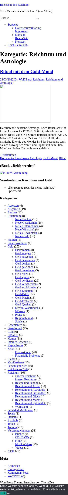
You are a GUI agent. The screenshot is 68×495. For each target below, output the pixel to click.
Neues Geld (22, 236)
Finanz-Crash (23, 352)
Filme (18, 440)
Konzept (20, 41)
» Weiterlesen (8, 154)
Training (13, 427)
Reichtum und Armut (27, 386)
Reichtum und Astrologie (30, 389)
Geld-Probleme (24, 301)
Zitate (11, 451)
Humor (12, 338)
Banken (12, 212)
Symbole (13, 420)
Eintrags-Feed (16, 469)
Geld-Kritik (22, 294)
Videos (19, 447)
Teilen (11, 423)
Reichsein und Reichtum (14, 4)
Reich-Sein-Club (18, 45)
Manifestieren (16, 362)
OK (3, 493)
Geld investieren (25, 270)
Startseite (13, 24)
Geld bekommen (25, 260)
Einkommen (22, 249)
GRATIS (13, 335)
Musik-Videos (23, 444)
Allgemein (14, 209)
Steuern (12, 416)
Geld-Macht (22, 297)
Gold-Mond (50, 158)
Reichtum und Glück (27, 396)
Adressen (13, 205)
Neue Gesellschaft (26, 222)
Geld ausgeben (24, 256)
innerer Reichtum (25, 379)
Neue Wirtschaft (24, 229)
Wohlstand (21, 406)
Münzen (20, 311)
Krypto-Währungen (27, 307)
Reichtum (38, 79)
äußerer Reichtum (25, 376)
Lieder (11, 359)
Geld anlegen (23, 253)
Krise (11, 348)
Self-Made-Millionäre (20, 410)
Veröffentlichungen (19, 430)
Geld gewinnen (24, 267)
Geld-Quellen (23, 304)
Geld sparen (22, 277)
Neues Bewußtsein (26, 232)
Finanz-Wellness (17, 243)
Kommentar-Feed (18, 472)
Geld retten (21, 273)
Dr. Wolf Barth (23, 79)
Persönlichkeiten (17, 365)
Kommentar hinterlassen (14, 158)
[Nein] (8, 493)
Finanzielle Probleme (27, 355)
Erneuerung (15, 215)
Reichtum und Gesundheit (30, 393)
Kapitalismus (15, 345)
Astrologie (35, 158)
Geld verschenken (26, 284)
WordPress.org (16, 476)
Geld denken (22, 263)
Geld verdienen (24, 280)
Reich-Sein (21, 38)
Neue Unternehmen (27, 226)
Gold (11, 331)
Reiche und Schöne (26, 382)
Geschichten (15, 324)
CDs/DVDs (22, 437)
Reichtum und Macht (27, 399)
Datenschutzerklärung (28, 28)
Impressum (21, 31)
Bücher (19, 434)
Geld (10, 246)
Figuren (12, 239)
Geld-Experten (24, 290)
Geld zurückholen (25, 287)
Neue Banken (23, 219)
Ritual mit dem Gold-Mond (26, 71)
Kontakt (20, 34)
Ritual (62, 158)
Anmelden (14, 465)
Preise (18, 314)
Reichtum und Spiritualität (30, 403)
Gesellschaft (15, 328)
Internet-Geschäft (18, 342)
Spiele (18, 321)
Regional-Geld (24, 318)
